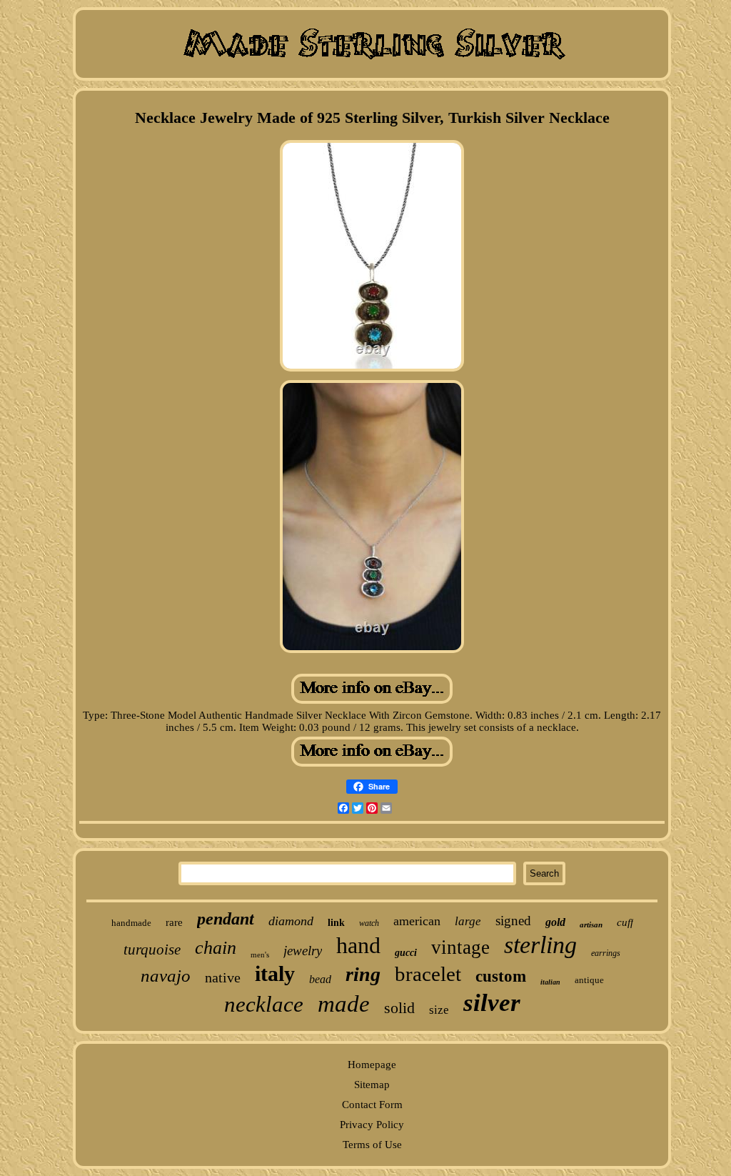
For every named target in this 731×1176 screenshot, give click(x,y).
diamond (290, 921)
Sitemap (372, 1084)
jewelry (302, 950)
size (439, 1010)
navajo (166, 975)
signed (513, 920)
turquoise (152, 949)
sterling (540, 945)
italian (550, 982)
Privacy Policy (372, 1124)
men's (260, 954)
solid (399, 1008)
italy (275, 973)
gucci (406, 952)
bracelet (428, 973)
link (336, 922)
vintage (460, 947)
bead (320, 979)
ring (363, 974)
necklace (263, 1004)
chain (215, 947)
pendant (225, 919)
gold (555, 922)
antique (589, 980)
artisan (591, 924)
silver (491, 1003)
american (416, 921)
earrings (605, 953)
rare (174, 922)
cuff (625, 922)
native (223, 977)
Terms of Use (372, 1144)
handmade (131, 922)
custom (500, 976)
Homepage (372, 1064)
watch (369, 923)
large (468, 921)
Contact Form (372, 1104)
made (344, 1004)
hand (358, 945)
